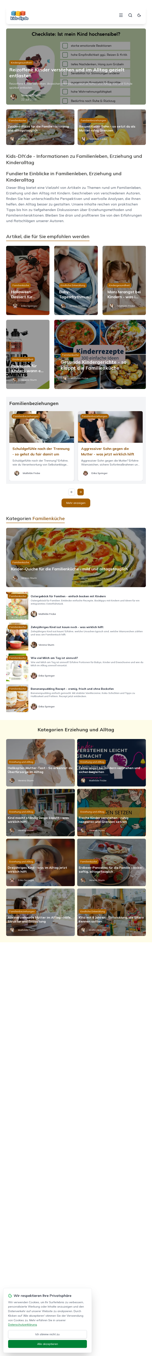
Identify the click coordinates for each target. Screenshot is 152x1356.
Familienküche (17, 120)
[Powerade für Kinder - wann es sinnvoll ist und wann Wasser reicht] (28, 354)
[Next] (80, 492)
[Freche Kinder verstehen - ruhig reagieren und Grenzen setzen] (111, 812)
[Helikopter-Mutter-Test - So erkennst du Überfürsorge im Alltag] (40, 762)
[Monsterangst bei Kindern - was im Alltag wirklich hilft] (124, 280)
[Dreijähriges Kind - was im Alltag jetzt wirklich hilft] (40, 862)
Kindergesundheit (21, 62)
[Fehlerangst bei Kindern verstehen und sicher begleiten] (111, 762)
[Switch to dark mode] (139, 15)
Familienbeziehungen (93, 120)
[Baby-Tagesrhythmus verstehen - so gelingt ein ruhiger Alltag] (76, 280)
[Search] (130, 15)
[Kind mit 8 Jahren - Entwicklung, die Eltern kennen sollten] (111, 912)
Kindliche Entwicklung (73, 285)
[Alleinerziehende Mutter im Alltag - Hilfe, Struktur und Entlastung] (40, 912)
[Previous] (71, 492)
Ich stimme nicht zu (47, 1334)
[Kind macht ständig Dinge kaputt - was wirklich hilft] (40, 812)
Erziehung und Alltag (21, 761)
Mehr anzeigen (76, 503)
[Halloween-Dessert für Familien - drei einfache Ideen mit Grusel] (28, 280)
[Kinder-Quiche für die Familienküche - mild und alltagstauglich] (76, 557)
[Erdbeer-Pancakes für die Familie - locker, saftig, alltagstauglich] (111, 862)
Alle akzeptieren (47, 1344)
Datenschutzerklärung (22, 1324)
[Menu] (121, 15)
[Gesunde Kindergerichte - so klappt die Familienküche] (100, 354)
